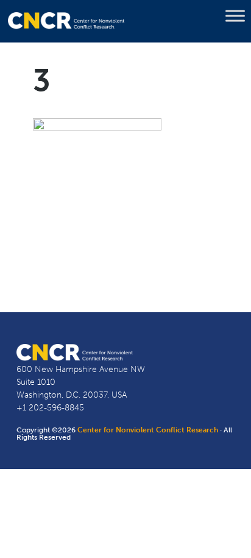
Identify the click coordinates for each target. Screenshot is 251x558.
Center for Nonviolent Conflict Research (147, 430)
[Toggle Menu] (235, 16)
